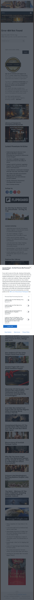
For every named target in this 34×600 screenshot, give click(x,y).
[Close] (30, 268)
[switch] (28, 300)
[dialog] (17, 300)
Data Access (17, 332)
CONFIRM (10, 326)
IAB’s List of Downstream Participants (19, 291)
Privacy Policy (26, 332)
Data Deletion (8, 332)
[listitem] (17, 296)
